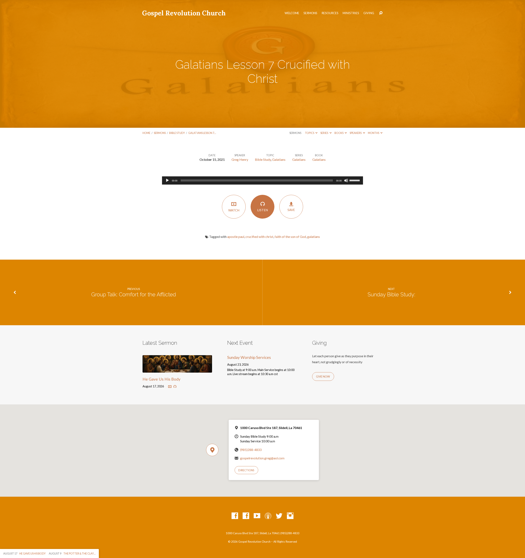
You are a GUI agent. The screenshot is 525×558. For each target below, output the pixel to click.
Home (146, 133)
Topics (310, 133)
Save (291, 210)
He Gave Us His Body (161, 379)
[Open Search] (380, 13)
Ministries (351, 13)
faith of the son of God (290, 236)
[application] (262, 180)
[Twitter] (279, 515)
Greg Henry (240, 159)
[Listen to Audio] (174, 386)
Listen (262, 210)
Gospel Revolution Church (184, 13)
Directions (246, 470)
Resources (330, 13)
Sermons (310, 13)
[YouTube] (257, 515)
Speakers (356, 133)
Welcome (292, 13)
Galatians (278, 159)
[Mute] (346, 180)
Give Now (323, 376)
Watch (233, 210)
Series (324, 133)
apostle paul (235, 236)
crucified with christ (259, 236)
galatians (313, 236)
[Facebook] (235, 515)
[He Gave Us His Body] (177, 369)
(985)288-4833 (251, 450)
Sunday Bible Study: (391, 294)
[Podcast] (268, 515)
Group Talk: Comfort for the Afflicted (133, 294)
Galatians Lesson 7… (202, 133)
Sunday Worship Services (249, 357)
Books (339, 133)
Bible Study (177, 133)
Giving (368, 13)
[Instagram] (290, 515)
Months (374, 133)
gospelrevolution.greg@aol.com (262, 458)
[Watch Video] (169, 386)
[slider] (355, 180)
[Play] (167, 180)
